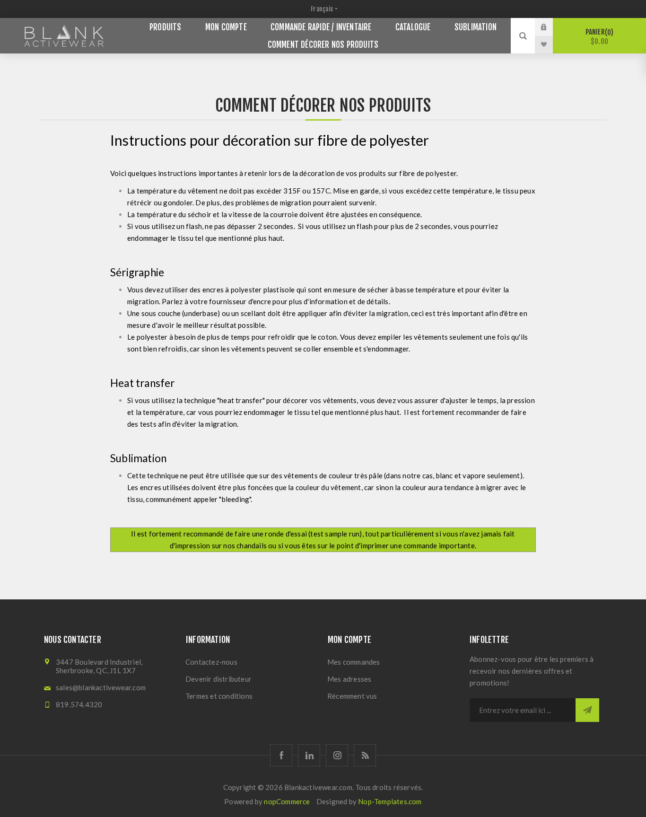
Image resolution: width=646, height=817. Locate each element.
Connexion (551, 27)
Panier (598, 36)
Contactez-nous (211, 662)
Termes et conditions (219, 696)
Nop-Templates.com (389, 801)
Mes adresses (349, 679)
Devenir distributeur (218, 679)
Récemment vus (352, 696)
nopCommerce (287, 801)
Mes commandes (353, 662)
